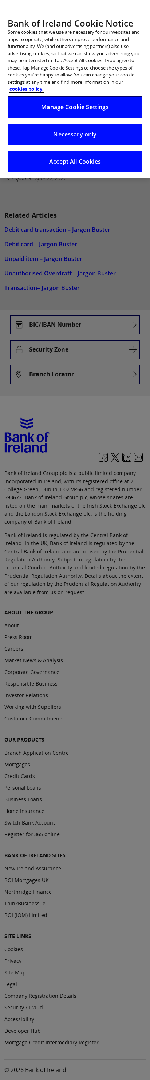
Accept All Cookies (75, 162)
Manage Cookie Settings (75, 107)
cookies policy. (26, 89)
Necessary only (74, 134)
